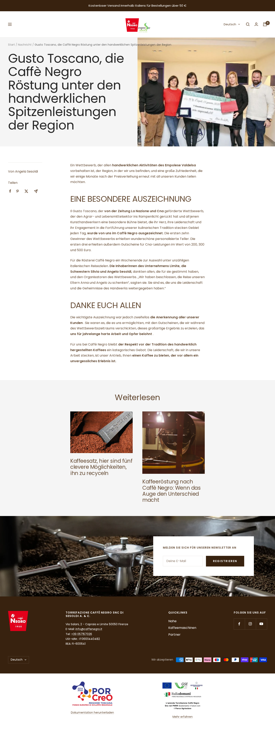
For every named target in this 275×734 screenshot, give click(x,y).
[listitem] (10, 191)
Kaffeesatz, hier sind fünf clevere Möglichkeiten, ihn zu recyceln (101, 467)
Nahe (172, 621)
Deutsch (230, 24)
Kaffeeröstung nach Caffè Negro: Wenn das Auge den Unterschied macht (171, 491)
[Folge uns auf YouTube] (261, 623)
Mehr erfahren (183, 717)
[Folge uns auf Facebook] (239, 623)
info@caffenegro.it (88, 629)
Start (11, 45)
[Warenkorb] (265, 24)
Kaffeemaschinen (182, 627)
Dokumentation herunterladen (92, 712)
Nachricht (25, 45)
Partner (174, 634)
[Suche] (248, 24)
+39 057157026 (81, 634)
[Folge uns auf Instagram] (250, 623)
